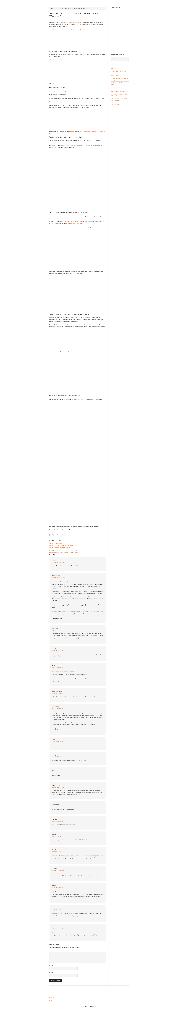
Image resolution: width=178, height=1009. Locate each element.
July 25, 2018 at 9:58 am (57, 806)
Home (57, 8)
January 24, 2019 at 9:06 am (58, 787)
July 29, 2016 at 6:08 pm (57, 887)
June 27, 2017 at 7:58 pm (57, 821)
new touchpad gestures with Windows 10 (74, 22)
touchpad (72, 131)
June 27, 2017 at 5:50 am (57, 836)
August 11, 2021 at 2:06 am (58, 562)
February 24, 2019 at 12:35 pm (58, 772)
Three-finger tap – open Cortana (57, 59)
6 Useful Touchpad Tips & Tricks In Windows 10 (60, 547)
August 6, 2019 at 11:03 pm (58, 630)
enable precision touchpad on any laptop (74, 223)
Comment (52, 951)
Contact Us (51, 997)
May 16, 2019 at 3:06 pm (57, 708)
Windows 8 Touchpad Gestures (56, 543)
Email (51, 972)
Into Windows (56, 2)
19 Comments (72, 19)
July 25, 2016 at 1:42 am (57, 909)
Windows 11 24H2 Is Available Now (118, 87)
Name (51, 965)
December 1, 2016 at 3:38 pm (58, 870)
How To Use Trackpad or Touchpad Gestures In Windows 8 (62, 549)
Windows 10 (61, 8)
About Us (51, 994)
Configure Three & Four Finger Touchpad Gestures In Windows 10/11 (64, 552)
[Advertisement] (77, 72)
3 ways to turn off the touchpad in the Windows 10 (94, 131)
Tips (54, 535)
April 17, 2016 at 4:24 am (57, 928)
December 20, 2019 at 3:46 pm (58, 577)
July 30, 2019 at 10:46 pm (57, 650)
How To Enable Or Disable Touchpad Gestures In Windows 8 (63, 550)
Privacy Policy (52, 1000)
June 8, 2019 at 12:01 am (57, 693)
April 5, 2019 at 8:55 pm (57, 741)
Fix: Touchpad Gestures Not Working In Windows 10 (61, 545)
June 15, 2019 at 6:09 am (57, 667)
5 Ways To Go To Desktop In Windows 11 (119, 71)
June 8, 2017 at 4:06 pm (57, 851)
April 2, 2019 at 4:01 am (57, 756)
